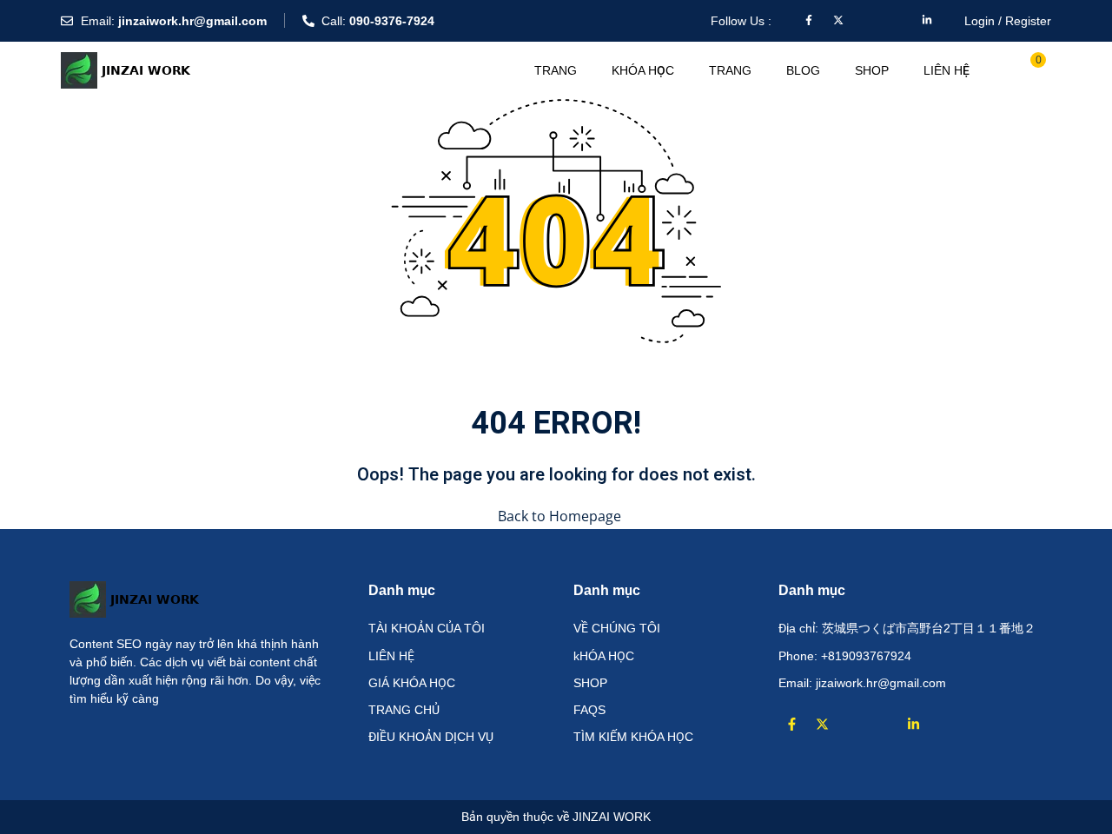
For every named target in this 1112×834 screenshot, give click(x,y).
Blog (803, 70)
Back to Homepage (559, 516)
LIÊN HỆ (946, 70)
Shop (872, 70)
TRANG (555, 70)
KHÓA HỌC (643, 70)
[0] (1028, 68)
